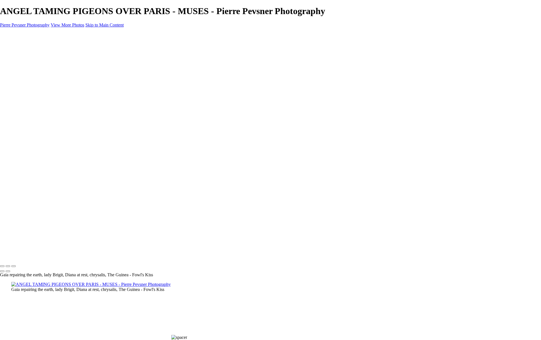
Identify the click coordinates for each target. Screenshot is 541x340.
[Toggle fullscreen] (8, 266)
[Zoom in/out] (13, 266)
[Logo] (27, 254)
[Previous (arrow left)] (2, 271)
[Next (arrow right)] (8, 271)
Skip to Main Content (104, 25)
